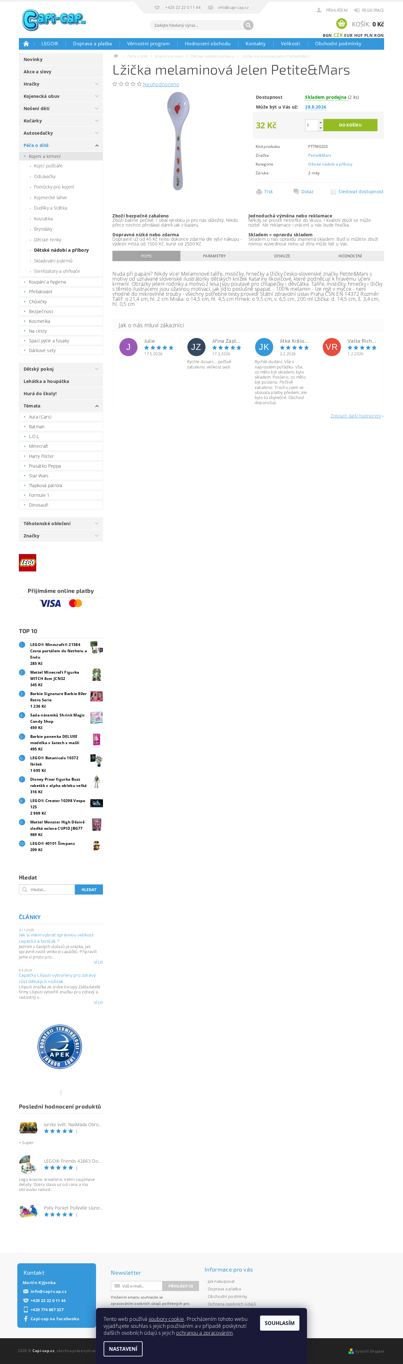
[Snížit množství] (320, 128)
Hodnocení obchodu (207, 43)
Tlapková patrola (45, 485)
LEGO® (50, 43)
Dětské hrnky (47, 240)
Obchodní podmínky (338, 43)
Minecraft (38, 446)
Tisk (268, 191)
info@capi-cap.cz (48, 1291)
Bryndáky (43, 229)
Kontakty (256, 43)
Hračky (32, 84)
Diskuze (282, 256)
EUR (348, 35)
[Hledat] (248, 25)
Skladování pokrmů (53, 261)
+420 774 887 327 (47, 1309)
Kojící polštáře (48, 166)
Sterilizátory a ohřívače (57, 271)
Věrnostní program (148, 43)
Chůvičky (38, 302)
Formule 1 (39, 495)
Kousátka (43, 219)
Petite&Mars (320, 155)
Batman (37, 426)
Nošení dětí (37, 108)
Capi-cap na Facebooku (55, 1319)
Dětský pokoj (39, 369)
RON (379, 35)
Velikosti (290, 43)
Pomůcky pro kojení (54, 187)
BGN (327, 35)
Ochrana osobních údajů (232, 1304)
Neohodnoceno (161, 84)
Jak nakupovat (221, 1281)
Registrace (373, 10)
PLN (368, 35)
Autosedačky (38, 133)
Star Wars (39, 476)
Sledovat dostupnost (359, 191)
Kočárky (33, 121)
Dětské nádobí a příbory (61, 250)
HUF (358, 35)
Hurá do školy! (40, 393)
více (98, 961)
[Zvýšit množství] (320, 122)
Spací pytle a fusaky (49, 341)
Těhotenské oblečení (47, 523)
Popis (146, 256)
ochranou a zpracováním (204, 1332)
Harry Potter (41, 456)
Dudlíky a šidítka (50, 208)
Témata (32, 406)
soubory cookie (166, 1319)
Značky (32, 536)
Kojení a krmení (45, 156)
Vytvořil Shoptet (369, 1351)
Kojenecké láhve (50, 197)
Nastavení (123, 1348)
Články (30, 916)
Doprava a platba (92, 43)
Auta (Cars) (40, 417)
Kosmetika (39, 321)
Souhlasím (280, 1323)
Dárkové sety (42, 350)
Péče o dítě (36, 145)
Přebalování (41, 292)
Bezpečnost (41, 311)
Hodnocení (350, 256)
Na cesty (38, 331)
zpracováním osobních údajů (136, 1303)
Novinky (33, 59)
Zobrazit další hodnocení (356, 415)
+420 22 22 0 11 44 (48, 1300)
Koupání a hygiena (47, 282)
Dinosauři (38, 505)
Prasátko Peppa (45, 466)
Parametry (214, 256)
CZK (338, 35)
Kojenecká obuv (42, 96)
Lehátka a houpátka (46, 381)
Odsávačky (45, 176)
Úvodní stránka (26, 43)
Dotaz (307, 191)
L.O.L (34, 436)
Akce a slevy (38, 72)
